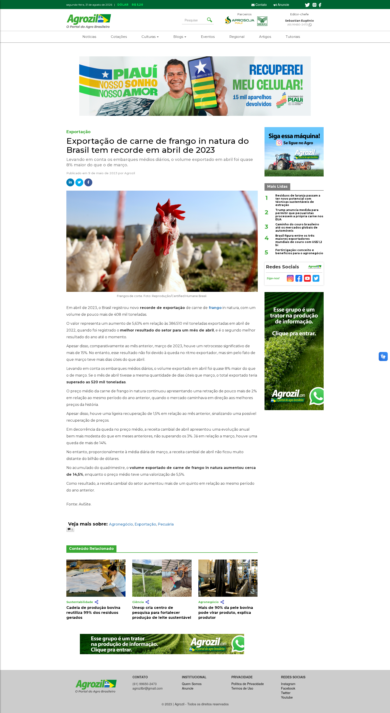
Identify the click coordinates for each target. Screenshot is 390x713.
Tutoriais (293, 36)
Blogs (178, 36)
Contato (261, 4)
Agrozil (129, 173)
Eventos (208, 36)
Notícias (89, 36)
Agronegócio (121, 524)
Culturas (149, 36)
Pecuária (166, 524)
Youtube (287, 697)
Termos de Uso (242, 688)
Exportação (145, 524)
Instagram (288, 683)
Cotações (119, 36)
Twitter (285, 692)
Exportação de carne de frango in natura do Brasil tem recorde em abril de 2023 (157, 145)
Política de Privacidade (247, 683)
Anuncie (283, 4)
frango (215, 308)
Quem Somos (192, 683)
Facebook (288, 688)
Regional (236, 36)
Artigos (265, 36)
